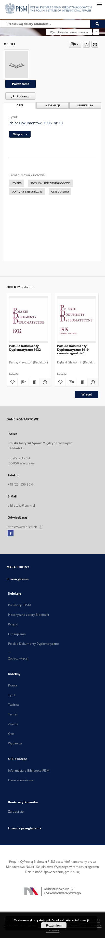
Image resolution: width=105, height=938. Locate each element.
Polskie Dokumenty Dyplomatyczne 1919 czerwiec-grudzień (73, 349)
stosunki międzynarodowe (50, 183)
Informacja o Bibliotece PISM (28, 770)
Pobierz (22, 96)
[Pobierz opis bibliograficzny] (23, 382)
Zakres (13, 724)
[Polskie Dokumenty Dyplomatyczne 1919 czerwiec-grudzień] (76, 319)
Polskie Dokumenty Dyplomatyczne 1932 (25, 347)
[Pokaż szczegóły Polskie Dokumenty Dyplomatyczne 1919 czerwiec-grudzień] (92, 382)
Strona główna (18, 579)
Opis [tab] (20, 105)
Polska (17, 183)
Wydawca (15, 743)
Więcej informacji (77, 920)
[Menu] (99, 4)
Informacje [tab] (52, 105)
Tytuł (11, 695)
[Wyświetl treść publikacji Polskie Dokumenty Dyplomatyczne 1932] (34, 382)
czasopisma (60, 191)
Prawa (12, 685)
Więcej (87, 394)
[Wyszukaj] (97, 24)
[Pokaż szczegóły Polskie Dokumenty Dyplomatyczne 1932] (44, 382)
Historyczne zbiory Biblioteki (28, 614)
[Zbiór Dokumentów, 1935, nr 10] (16, 64)
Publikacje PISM (19, 605)
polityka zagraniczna (27, 191)
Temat (13, 714)
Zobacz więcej (18, 658)
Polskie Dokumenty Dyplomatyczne (33, 643)
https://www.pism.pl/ (23, 527)
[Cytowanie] (94, 44)
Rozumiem (54, 925)
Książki (13, 624)
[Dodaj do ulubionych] (86, 44)
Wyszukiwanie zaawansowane (69, 32)
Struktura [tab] (85, 105)
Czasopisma (17, 634)
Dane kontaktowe (20, 780)
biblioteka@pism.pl (21, 505)
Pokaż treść (20, 84)
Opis (11, 733)
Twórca (13, 704)
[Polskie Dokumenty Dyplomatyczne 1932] (28, 319)
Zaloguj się (16, 811)
